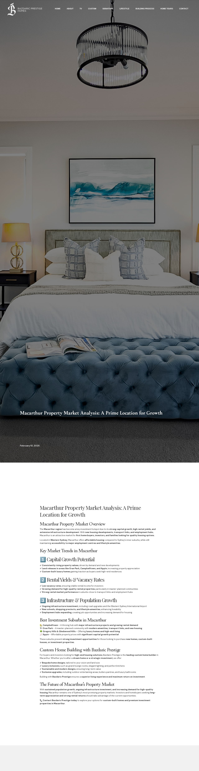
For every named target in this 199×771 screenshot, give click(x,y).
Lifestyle (124, 9)
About (70, 9)
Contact (183, 9)
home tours (166, 9)
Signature (107, 9)
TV (81, 9)
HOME (57, 9)
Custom (92, 9)
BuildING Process (145, 9)
